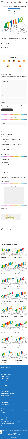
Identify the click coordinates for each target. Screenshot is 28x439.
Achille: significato (5, 257)
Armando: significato (19, 331)
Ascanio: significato (5, 345)
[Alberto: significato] (20, 266)
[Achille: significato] (7, 251)
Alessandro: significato (6, 286)
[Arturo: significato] (7, 354)
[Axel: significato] (20, 354)
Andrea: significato (18, 301)
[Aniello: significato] (20, 310)
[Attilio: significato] (20, 340)
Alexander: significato (6, 301)
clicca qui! (22, 51)
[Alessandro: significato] (7, 281)
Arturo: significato (5, 360)
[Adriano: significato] (7, 266)
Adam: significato (18, 257)
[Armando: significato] (20, 325)
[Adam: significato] (20, 251)
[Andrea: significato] (20, 295)
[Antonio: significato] (7, 325)
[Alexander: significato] (7, 295)
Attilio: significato (18, 345)
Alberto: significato (18, 272)
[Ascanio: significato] (7, 340)
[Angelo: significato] (7, 310)
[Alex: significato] (20, 281)
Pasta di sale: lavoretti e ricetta (8, 229)
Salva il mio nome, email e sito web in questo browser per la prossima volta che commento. (14, 106)
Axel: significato (18, 360)
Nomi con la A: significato (14, 8)
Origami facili (4, 228)
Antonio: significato (5, 331)
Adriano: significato (5, 272)
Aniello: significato (18, 316)
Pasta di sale (4, 208)
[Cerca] (25, 2)
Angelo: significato (5, 316)
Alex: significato (18, 286)
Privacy (0, 432)
